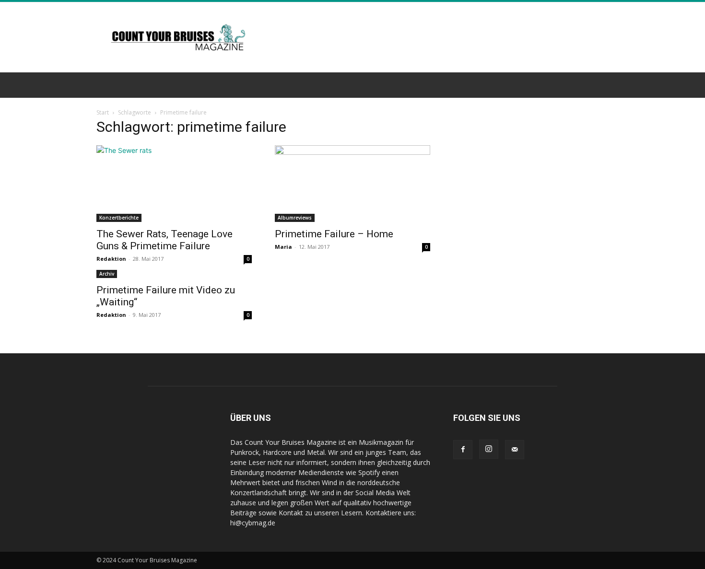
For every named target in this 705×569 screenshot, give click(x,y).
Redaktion (111, 258)
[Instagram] (488, 449)
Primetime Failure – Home (334, 234)
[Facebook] (462, 449)
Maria (283, 246)
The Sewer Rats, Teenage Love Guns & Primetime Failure (164, 240)
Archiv (106, 273)
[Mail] (514, 449)
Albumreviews (295, 217)
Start (102, 112)
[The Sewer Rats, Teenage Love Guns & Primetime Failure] (174, 183)
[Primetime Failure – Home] (352, 183)
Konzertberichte (119, 217)
